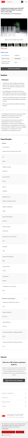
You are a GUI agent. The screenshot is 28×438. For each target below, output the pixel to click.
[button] (6, 435)
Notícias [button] (5, 397)
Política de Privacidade (18, 414)
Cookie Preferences (11, 415)
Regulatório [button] (6, 402)
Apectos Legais (10, 414)
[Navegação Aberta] (26, 1)
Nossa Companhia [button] (8, 393)
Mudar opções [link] (4, 52)
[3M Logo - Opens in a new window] (3, 2)
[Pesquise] (22, 2)
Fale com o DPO (19, 415)
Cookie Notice (5, 428)
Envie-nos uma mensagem (15, 380)
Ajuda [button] (4, 406)
